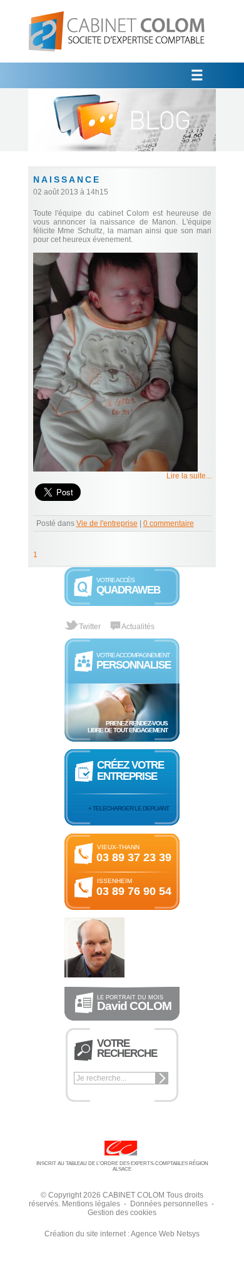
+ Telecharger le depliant (128, 808)
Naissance (67, 179)
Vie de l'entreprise (107, 523)
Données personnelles (169, 1203)
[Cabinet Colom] (117, 60)
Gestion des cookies (122, 1212)
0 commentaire (168, 523)
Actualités (138, 626)
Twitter (90, 626)
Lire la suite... (188, 476)
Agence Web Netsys (165, 1233)
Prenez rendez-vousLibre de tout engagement (128, 727)
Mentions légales (91, 1203)
